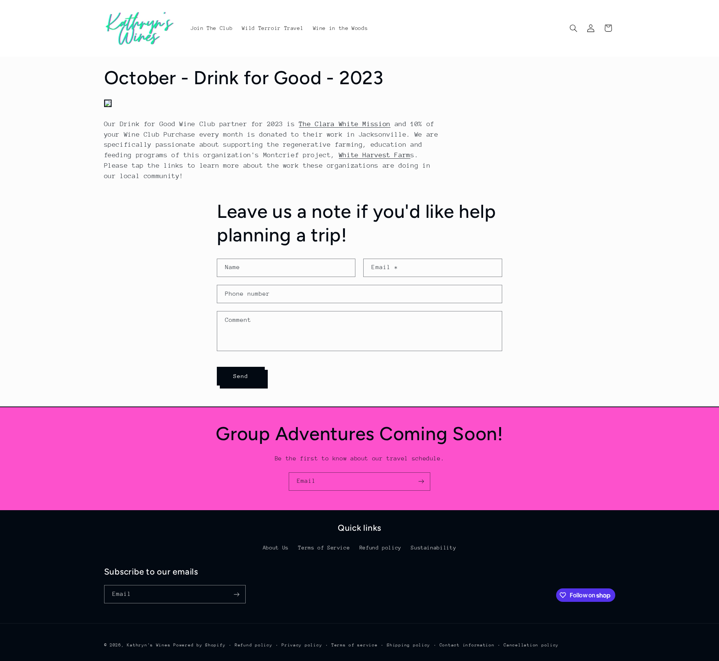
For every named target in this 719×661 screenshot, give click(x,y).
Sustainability (433, 548)
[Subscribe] (421, 481)
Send (240, 376)
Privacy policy (302, 645)
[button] (573, 28)
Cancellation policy (531, 645)
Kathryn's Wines (148, 645)
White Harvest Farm (374, 155)
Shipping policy (408, 645)
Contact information (467, 645)
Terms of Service (324, 548)
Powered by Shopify (199, 645)
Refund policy (380, 548)
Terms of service (354, 645)
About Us (276, 548)
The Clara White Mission (345, 124)
